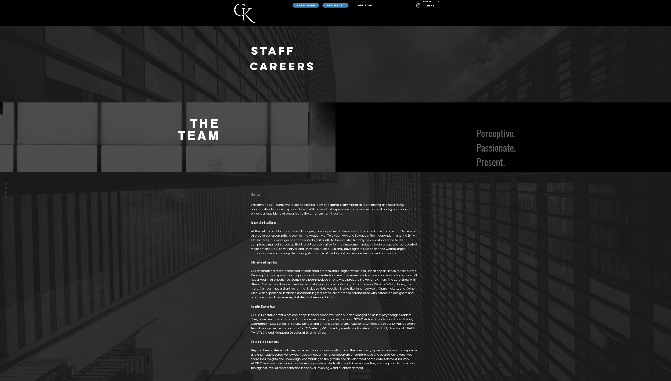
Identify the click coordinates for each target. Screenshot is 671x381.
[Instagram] (418, 5)
